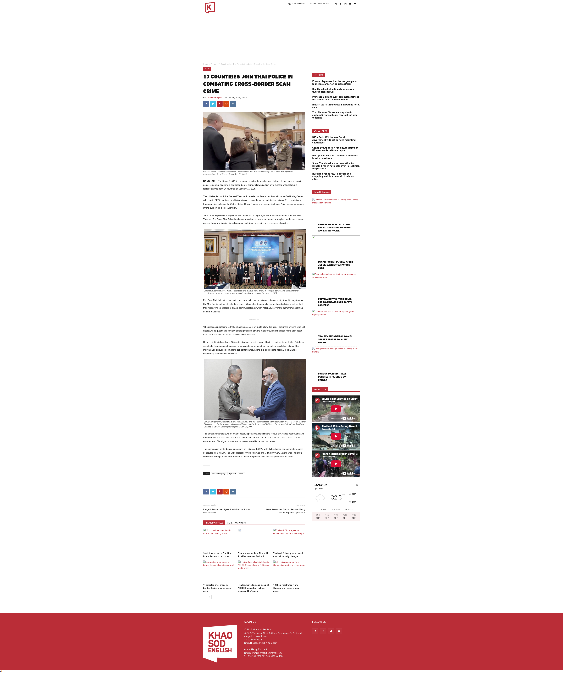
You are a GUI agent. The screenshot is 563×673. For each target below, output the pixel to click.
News (213, 64)
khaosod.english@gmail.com (263, 642)
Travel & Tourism (322, 192)
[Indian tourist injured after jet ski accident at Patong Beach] (336, 252)
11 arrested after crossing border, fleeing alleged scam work (217, 588)
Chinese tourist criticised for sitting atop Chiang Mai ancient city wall (334, 227)
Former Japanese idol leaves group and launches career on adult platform (334, 82)
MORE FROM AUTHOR (237, 523)
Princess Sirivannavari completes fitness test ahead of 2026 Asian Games (335, 98)
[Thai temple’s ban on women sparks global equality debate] (336, 327)
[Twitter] (350, 4)
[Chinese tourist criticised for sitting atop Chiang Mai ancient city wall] (336, 215)
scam (241, 474)
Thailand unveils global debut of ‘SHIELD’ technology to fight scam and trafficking (253, 588)
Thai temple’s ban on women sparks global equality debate (335, 339)
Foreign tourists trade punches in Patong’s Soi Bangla (332, 376)
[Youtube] (355, 4)
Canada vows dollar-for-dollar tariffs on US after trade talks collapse (335, 149)
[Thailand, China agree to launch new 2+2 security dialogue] (289, 540)
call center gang (218, 474)
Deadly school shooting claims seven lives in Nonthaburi (333, 90)
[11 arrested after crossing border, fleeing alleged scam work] (219, 571)
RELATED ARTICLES (214, 523)
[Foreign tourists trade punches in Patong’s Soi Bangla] (336, 364)
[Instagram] (345, 4)
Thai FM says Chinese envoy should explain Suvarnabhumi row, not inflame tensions (334, 115)
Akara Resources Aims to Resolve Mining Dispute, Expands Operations (285, 511)
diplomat (232, 474)
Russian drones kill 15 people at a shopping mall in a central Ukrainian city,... (333, 176)
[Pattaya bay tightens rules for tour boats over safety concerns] (336, 290)
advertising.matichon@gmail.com (266, 652)
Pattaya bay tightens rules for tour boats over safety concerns (335, 302)
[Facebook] (340, 4)
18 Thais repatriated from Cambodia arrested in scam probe (286, 588)
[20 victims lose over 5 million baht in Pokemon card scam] (219, 540)
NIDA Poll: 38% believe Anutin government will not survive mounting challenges (334, 140)
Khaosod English (214, 97)
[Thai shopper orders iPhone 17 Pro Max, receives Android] (254, 540)
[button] (336, 4)
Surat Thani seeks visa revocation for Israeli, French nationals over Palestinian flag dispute (336, 166)
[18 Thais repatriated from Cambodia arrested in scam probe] (289, 571)
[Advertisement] (281, 37)
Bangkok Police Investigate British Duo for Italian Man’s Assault (226, 511)
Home (205, 64)
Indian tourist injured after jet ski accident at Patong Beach (335, 264)
